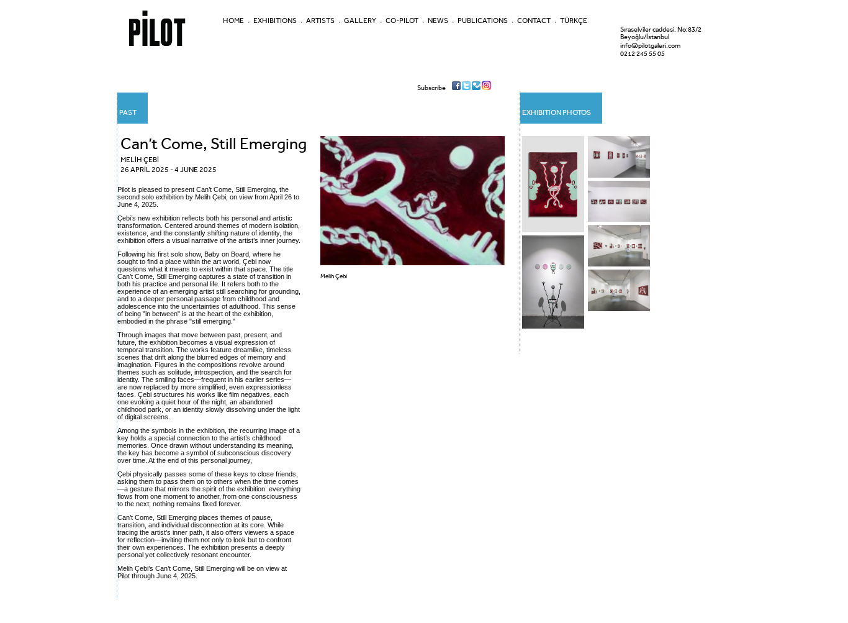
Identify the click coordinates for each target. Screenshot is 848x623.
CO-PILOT (402, 21)
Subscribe (431, 88)
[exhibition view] (554, 233)
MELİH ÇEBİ (139, 160)
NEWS (438, 21)
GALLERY (360, 21)
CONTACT (534, 21)
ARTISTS (320, 21)
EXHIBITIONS (275, 21)
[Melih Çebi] (412, 263)
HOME (233, 21)
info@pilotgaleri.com (650, 46)
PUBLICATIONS (483, 21)
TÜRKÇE (573, 21)
